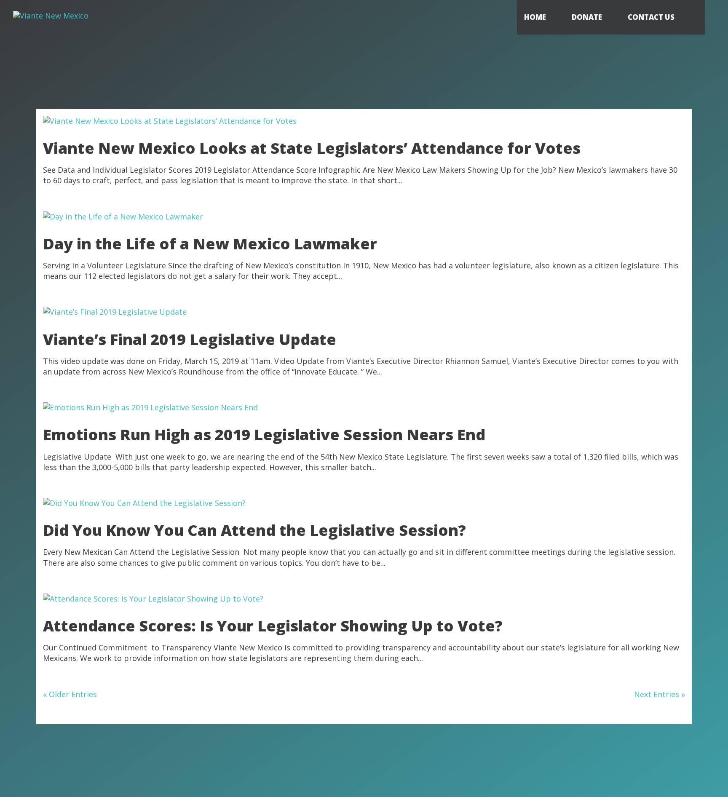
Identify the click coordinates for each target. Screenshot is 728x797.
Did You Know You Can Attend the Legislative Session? (254, 530)
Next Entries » (659, 694)
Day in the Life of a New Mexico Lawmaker (210, 243)
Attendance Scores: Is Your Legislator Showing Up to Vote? (273, 625)
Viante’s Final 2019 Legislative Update (189, 339)
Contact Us (651, 17)
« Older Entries (70, 694)
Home (535, 17)
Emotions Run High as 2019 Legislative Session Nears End (264, 434)
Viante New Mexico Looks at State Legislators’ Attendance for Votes (312, 148)
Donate (587, 17)
